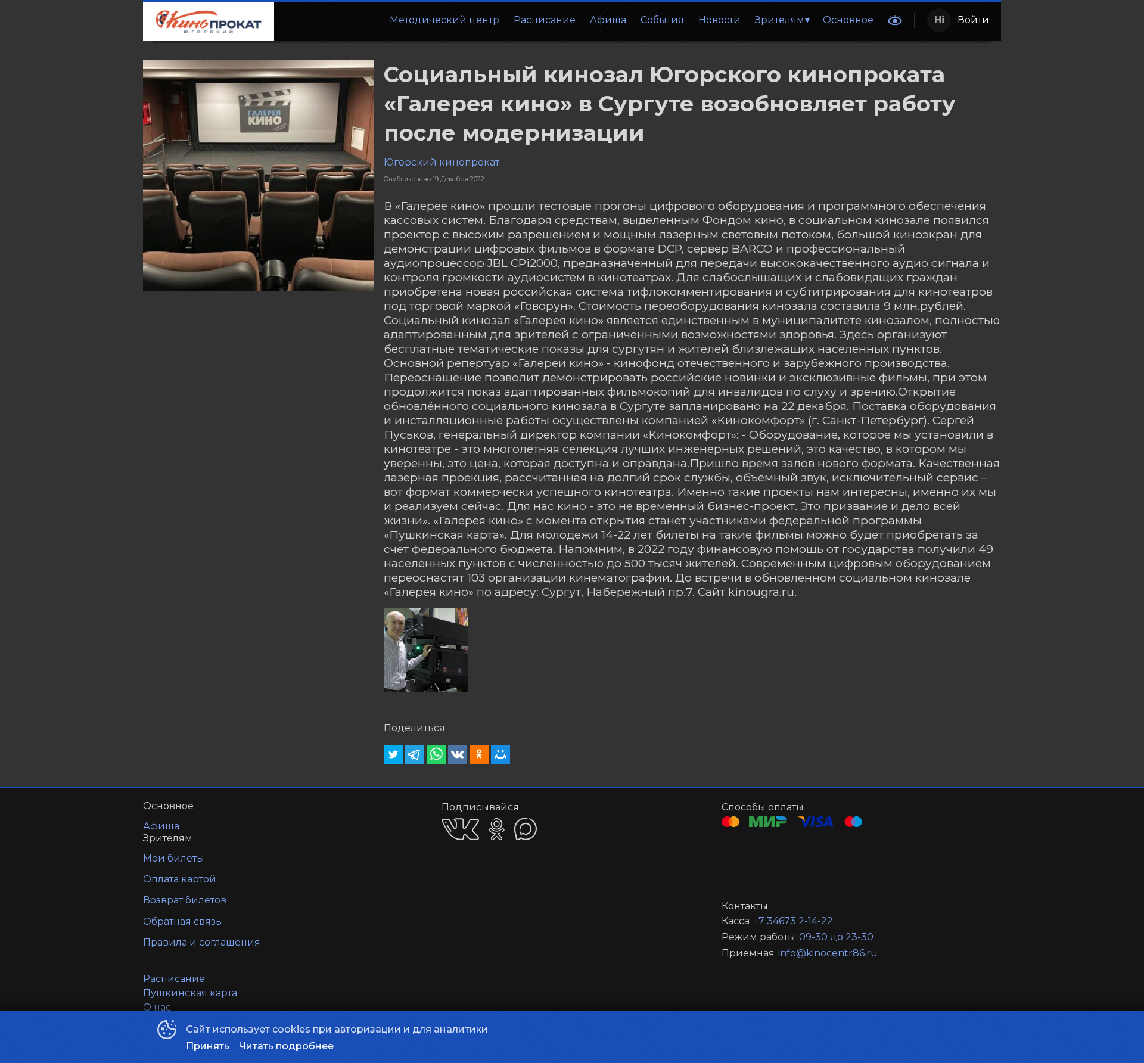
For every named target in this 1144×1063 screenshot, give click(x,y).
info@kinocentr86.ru (828, 953)
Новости (719, 20)
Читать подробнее (286, 1046)
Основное (848, 20)
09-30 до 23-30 (836, 937)
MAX (525, 829)
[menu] (577, 20)
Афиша (608, 20)
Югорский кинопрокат (441, 162)
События (662, 20)
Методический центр (444, 20)
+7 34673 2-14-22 (793, 921)
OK (497, 829)
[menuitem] (444, 20)
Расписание (545, 20)
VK (460, 829)
